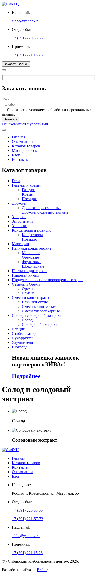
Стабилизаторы (25, 333)
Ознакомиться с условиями (25, 124)
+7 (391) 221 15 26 (27, 55)
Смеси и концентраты (30, 297)
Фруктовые (31, 262)
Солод (27, 320)
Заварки (19, 217)
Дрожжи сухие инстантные (45, 212)
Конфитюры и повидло (31, 230)
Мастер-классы (25, 150)
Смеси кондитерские (39, 306)
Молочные (31, 253)
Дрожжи (19, 203)
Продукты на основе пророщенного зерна (47, 280)
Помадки (29, 199)
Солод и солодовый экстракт (36, 315)
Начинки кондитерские (31, 248)
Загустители (22, 221)
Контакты (20, 159)
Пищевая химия (25, 275)
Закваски (19, 226)
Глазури (28, 190)
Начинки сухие (35, 302)
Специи (18, 329)
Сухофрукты (22, 338)
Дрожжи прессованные (41, 208)
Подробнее (26, 376)
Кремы (28, 194)
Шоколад (19, 347)
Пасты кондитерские (29, 271)
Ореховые (30, 257)
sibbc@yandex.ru (26, 21)
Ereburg (43, 570)
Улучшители (22, 342)
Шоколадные (33, 266)
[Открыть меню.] (4, 130)
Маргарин (20, 244)
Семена (28, 293)
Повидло (29, 239)
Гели (16, 181)
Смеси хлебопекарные (41, 311)
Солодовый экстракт (39, 324)
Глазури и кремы (26, 185)
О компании (22, 141)
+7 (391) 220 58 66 (27, 38)
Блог (16, 155)
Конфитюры (32, 235)
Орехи (27, 289)
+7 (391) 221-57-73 (27, 519)
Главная (18, 137)
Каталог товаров (26, 146)
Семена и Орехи (26, 284)
